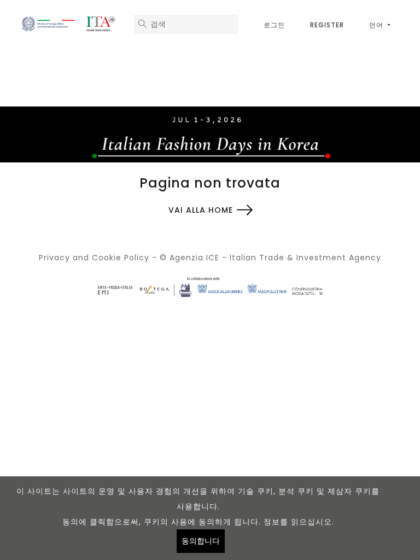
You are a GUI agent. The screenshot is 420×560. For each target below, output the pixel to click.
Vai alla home (200, 210)
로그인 (274, 25)
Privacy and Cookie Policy (94, 257)
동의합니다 (201, 540)
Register (327, 25)
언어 (377, 25)
